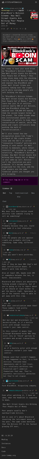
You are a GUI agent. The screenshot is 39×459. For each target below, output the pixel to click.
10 (4, 29)
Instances (6, 443)
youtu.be (4, 26)
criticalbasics (13, 2)
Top (10, 193)
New (33, 193)
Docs (4, 447)
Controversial (21, 193)
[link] (8, 29)
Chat (4, 201)
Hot (4, 193)
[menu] (36, 2)
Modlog (5, 439)
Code (4, 451)
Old (18, 197)
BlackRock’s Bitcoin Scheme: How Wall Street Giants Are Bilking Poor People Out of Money (12, 18)
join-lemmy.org (9, 455)
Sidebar (6, 188)
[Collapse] (3, 206)
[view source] (25, 29)
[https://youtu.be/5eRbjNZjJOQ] (34, 15)
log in (17, 180)
